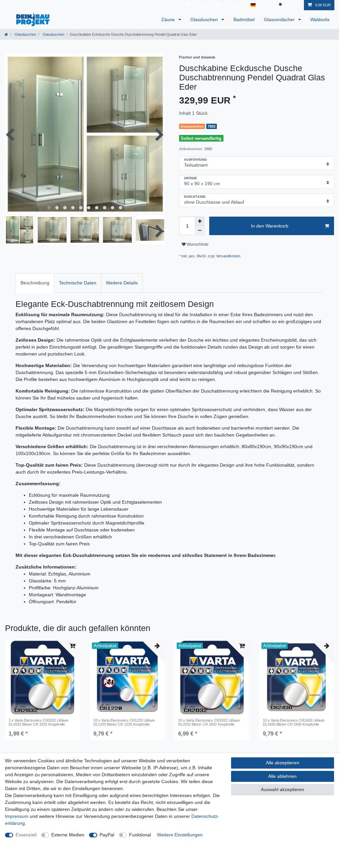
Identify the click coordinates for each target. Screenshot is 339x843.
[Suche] (281, 5)
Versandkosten (228, 256)
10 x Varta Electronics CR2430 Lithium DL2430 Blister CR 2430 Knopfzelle (293, 722)
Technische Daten (77, 282)
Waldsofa (319, 19)
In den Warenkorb (269, 226)
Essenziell (26, 834)
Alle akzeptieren (282, 762)
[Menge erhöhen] (199, 221)
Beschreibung (35, 282)
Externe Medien (67, 834)
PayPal (107, 834)
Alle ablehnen (282, 776)
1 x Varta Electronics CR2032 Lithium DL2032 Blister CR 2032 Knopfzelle (38, 722)
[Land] (253, 5)
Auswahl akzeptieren (282, 789)
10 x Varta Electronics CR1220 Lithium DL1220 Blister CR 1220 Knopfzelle (124, 722)
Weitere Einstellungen (180, 834)
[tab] (35, 283)
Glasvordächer (280, 19)
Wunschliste (197, 244)
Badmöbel (244, 19)
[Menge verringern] (199, 230)
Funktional (140, 834)
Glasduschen (204, 19)
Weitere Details (122, 282)
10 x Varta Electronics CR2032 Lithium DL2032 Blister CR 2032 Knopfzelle (209, 722)
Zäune (168, 19)
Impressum (16, 816)
